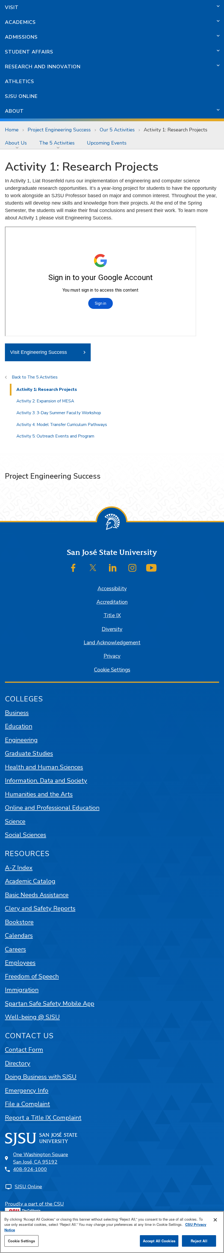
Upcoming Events (106, 143)
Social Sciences (25, 835)
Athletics (19, 81)
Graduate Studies (29, 753)
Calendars (19, 935)
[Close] (215, 1220)
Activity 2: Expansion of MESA (45, 401)
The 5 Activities (57, 143)
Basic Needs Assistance (37, 895)
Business (17, 713)
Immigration (22, 990)
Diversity (112, 629)
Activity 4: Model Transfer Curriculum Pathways (61, 425)
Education (18, 726)
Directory (17, 1063)
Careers (15, 949)
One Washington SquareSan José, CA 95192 (40, 1158)
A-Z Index (19, 867)
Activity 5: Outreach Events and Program (55, 436)
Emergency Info (26, 1090)
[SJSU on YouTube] (151, 567)
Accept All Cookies (159, 1240)
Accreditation (112, 602)
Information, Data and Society (46, 780)
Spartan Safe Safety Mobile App (49, 1003)
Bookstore (19, 922)
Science (15, 821)
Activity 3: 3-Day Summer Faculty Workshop (58, 413)
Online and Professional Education (52, 807)
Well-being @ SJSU (32, 1017)
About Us (16, 143)
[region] (112, 1232)
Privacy (112, 656)
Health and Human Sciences (44, 767)
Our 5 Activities (117, 129)
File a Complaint (27, 1104)
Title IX (112, 615)
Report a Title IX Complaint (43, 1117)
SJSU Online (21, 96)
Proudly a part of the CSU (34, 1204)
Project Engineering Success (59, 129)
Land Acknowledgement (112, 642)
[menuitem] (17, 143)
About (14, 111)
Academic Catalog (30, 881)
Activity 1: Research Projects (46, 389)
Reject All (199, 1240)
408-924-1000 (30, 1169)
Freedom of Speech (32, 976)
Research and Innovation (43, 66)
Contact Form (24, 1049)
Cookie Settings (112, 669)
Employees (20, 962)
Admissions (21, 37)
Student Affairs (29, 52)
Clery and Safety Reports (40, 908)
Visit (12, 7)
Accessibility (112, 588)
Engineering (21, 740)
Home (12, 129)
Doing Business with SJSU (40, 1077)
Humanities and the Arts (39, 794)
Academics (20, 22)
